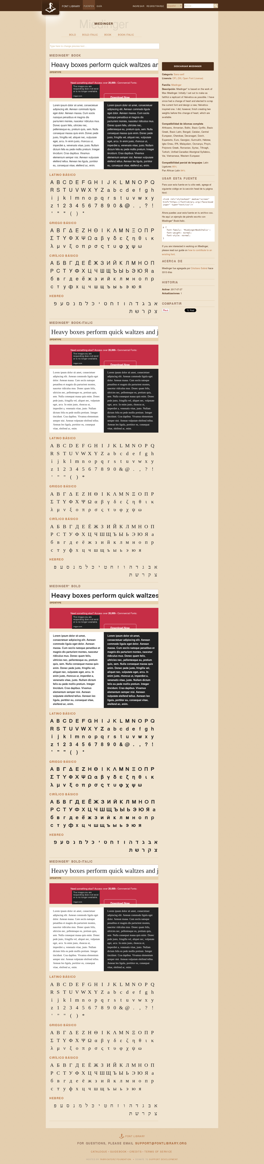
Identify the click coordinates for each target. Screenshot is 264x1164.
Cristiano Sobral (199, 268)
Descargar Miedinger (188, 66)
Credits (135, 1151)
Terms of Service (158, 1151)
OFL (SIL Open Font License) (187, 78)
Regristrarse (155, 6)
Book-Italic (126, 34)
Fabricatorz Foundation (115, 1159)
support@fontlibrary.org (161, 1143)
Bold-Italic (90, 34)
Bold (72, 34)
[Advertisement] (184, 38)
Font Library (135, 1136)
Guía (99, 6)
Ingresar (138, 6)
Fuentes (89, 6)
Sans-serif (179, 74)
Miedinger (176, 84)
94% (183, 170)
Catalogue (99, 1151)
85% (174, 166)
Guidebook (118, 1151)
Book (108, 34)
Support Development (163, 1159)
